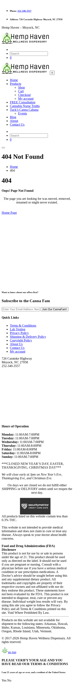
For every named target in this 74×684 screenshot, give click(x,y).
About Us (16, 344)
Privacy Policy (19, 333)
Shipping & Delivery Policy (28, 336)
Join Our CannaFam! (54, 309)
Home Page (9, 212)
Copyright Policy (21, 340)
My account (17, 351)
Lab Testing (17, 329)
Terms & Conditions (23, 325)
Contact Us (17, 348)
